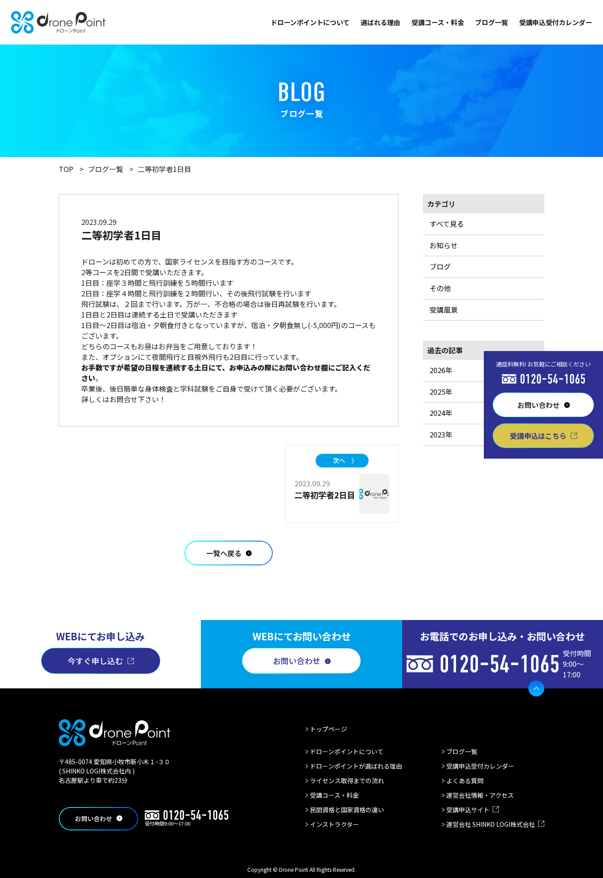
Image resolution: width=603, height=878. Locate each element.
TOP (66, 169)
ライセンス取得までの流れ (347, 780)
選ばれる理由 (380, 22)
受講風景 (444, 309)
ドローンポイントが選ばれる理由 (356, 766)
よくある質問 (464, 780)
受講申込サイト (468, 809)
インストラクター (334, 824)
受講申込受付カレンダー (555, 22)
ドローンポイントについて (310, 22)
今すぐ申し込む (95, 660)
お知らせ (444, 245)
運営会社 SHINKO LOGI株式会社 (490, 824)
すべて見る (447, 223)
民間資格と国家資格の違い (347, 809)
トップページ (328, 729)
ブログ (440, 266)
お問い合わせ (296, 660)
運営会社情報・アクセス (480, 795)
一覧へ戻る (223, 553)
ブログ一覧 (491, 22)
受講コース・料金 (437, 22)
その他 (440, 288)
